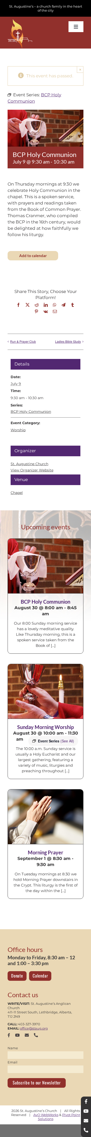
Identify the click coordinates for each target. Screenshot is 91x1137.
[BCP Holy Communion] (45, 566)
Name (13, 1048)
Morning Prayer (45, 852)
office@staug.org (34, 1028)
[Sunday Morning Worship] (45, 691)
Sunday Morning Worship (45, 727)
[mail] (27, 1035)
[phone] (36, 1035)
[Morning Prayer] (45, 816)
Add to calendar (33, 256)
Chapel (17, 492)
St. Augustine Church (29, 464)
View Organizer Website (32, 470)
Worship (18, 430)
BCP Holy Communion (31, 411)
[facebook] (9, 1035)
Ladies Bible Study (68, 341)
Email (12, 1062)
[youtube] (17, 1035)
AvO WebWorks (45, 1115)
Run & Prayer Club (23, 341)
